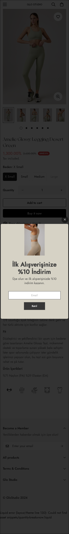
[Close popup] (65, 219)
